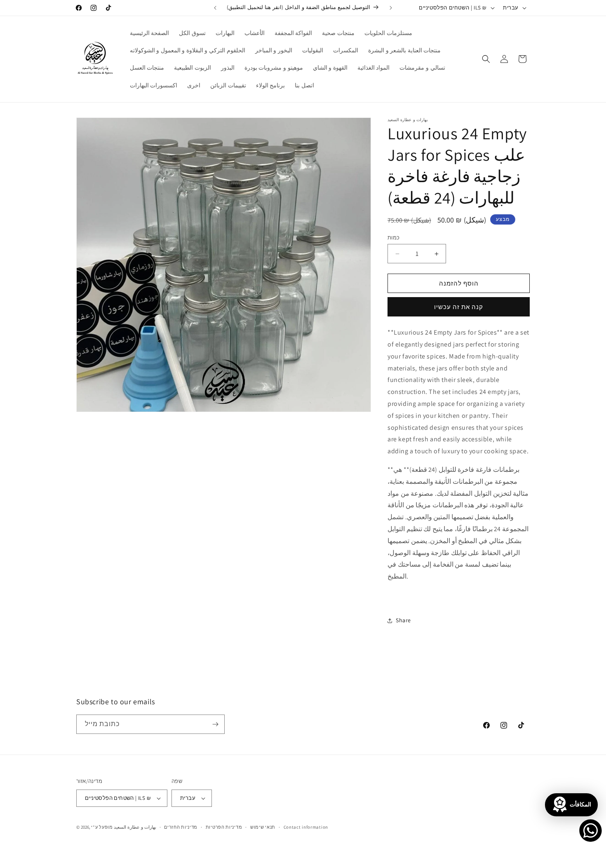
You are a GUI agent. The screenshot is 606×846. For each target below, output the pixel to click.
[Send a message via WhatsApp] (590, 830)
